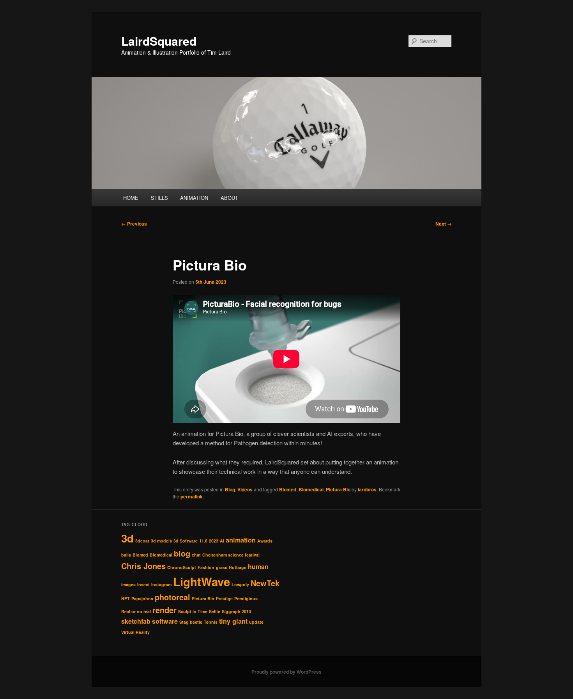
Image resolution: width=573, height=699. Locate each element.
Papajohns (142, 598)
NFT (125, 598)
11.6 (203, 541)
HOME (130, 197)
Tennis (211, 622)
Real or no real (136, 611)
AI (222, 541)
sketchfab (135, 621)
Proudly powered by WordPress (286, 671)
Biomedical (311, 489)
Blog (230, 489)
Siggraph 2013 (236, 611)
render (164, 609)
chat (196, 555)
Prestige (224, 598)
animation (241, 539)
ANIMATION (194, 197)
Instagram (161, 584)
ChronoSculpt (181, 567)
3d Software (185, 541)
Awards (264, 541)
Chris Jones (143, 565)
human (258, 566)
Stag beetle (190, 622)
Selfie (214, 611)
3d (127, 538)
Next (443, 223)
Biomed (287, 489)
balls (126, 555)
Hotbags (237, 567)
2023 (213, 541)
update (256, 622)
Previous (134, 223)
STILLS (159, 197)
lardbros (367, 489)
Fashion (206, 567)
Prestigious (246, 598)
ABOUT (229, 197)
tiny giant (233, 621)
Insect (143, 584)
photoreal (172, 597)
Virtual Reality (135, 632)
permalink (191, 496)
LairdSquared (158, 40)
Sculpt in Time (192, 611)
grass (221, 567)
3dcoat (142, 541)
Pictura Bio (338, 489)
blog (182, 553)
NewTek (265, 583)
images (128, 584)
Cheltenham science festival (231, 555)
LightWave (201, 581)
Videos (245, 489)
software (165, 621)
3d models (161, 541)
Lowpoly (240, 584)
